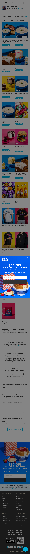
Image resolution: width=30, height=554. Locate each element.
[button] (15, 277)
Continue (15, 282)
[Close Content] (28, 258)
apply (21, 296)
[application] (25, 549)
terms (26, 296)
